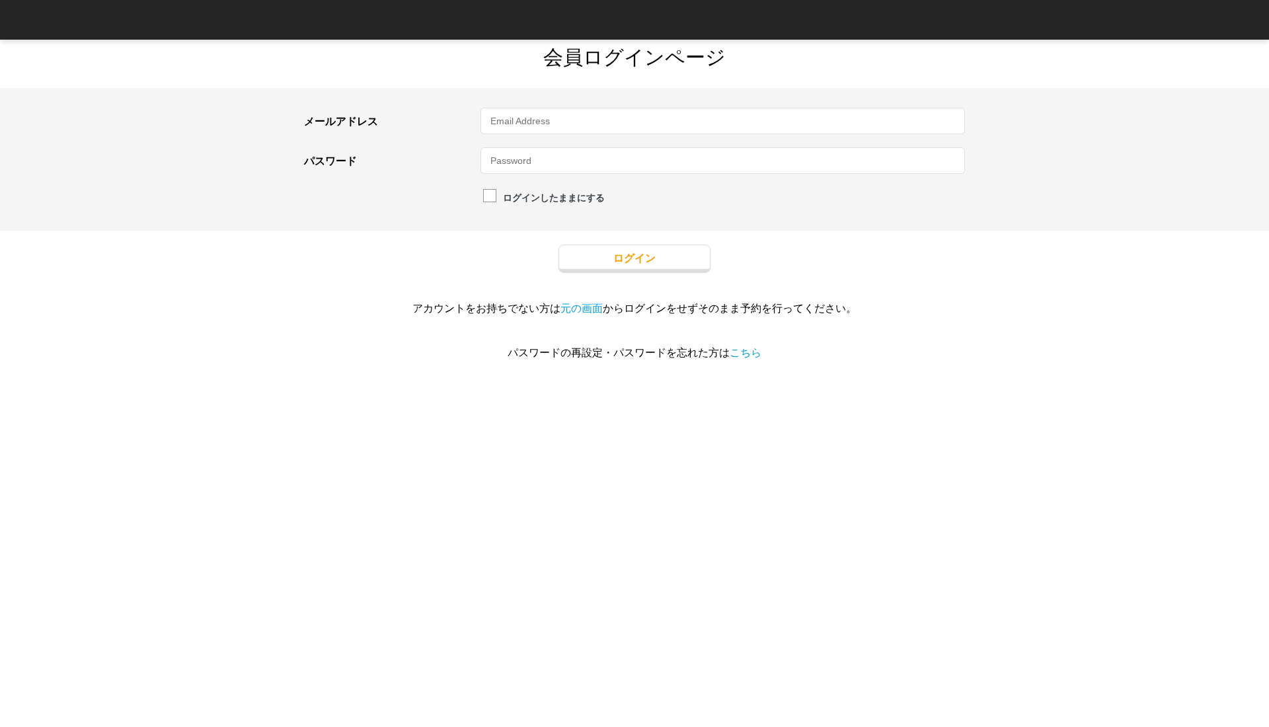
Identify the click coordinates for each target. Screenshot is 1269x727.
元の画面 (581, 308)
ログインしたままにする (554, 197)
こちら (745, 352)
